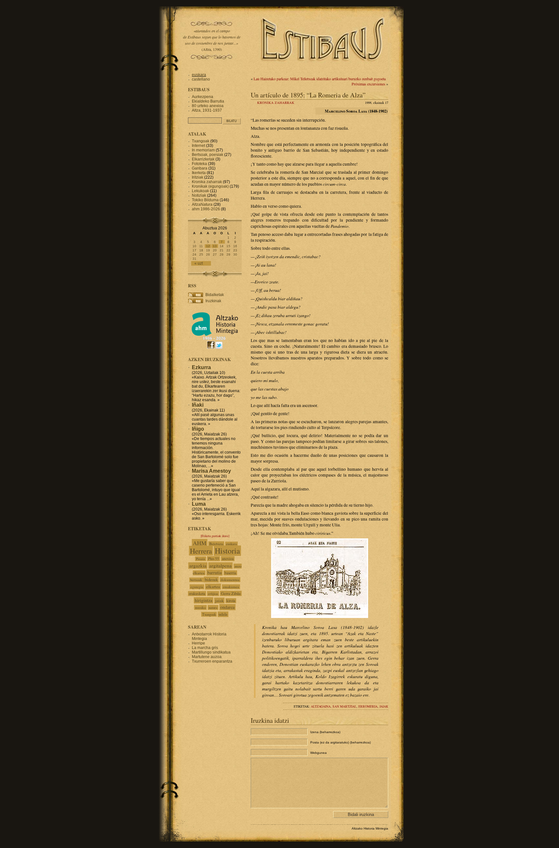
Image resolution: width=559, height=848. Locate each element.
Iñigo (198, 429)
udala (223, 614)
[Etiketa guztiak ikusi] (215, 536)
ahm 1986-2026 (206, 209)
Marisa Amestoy (211, 471)
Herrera (201, 551)
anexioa (228, 558)
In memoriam (203, 150)
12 (208, 246)
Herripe (198, 643)
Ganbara (199, 168)
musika (200, 607)
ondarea (227, 607)
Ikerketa (199, 173)
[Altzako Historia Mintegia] (215, 339)
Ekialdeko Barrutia (208, 101)
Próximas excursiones (368, 83)
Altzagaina (321, 706)
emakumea (231, 586)
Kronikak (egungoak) (210, 186)
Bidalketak (214, 294)
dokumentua (230, 579)
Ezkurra (201, 367)
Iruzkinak (213, 301)
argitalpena (220, 565)
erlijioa (213, 593)
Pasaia (200, 558)
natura (213, 607)
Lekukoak (200, 191)
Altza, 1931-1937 (207, 110)
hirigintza (203, 600)
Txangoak (200, 141)
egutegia (197, 586)
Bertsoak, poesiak (208, 154)
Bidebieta (216, 543)
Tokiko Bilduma (205, 200)
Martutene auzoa (207, 657)
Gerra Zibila (231, 593)
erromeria (368, 706)
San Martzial (344, 706)
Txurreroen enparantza (212, 661)
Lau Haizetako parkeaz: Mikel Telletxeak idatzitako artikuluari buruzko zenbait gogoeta (320, 78)
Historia (227, 550)
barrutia (214, 572)
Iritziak (197, 177)
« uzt (198, 263)
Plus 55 (213, 558)
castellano (201, 79)
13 (215, 246)
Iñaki (197, 405)
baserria (230, 572)
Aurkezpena (202, 96)
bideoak (211, 579)
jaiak (383, 706)
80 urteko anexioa (208, 106)
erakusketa (197, 593)
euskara (199, 74)
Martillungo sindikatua (211, 652)
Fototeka (199, 163)
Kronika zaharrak (275, 102)
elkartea (213, 586)
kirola (230, 600)
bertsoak (196, 580)
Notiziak (199, 195)
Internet (198, 145)
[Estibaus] (323, 69)
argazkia (197, 565)
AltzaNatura (202, 204)
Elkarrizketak (203, 159)
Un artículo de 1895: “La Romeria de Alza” (308, 94)
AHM (199, 543)
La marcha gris (205, 647)
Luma (199, 504)
